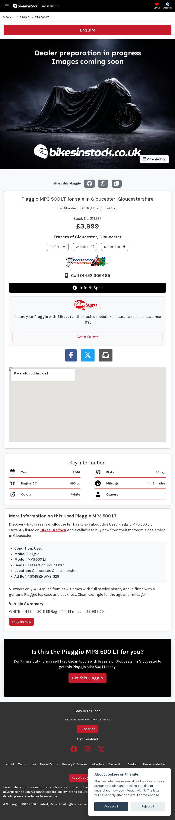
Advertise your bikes (87, 778)
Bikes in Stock (53, 530)
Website (82, 247)
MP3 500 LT (42, 17)
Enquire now (21, 622)
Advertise (97, 764)
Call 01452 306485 (90, 275)
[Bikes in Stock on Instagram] (87, 748)
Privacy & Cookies (74, 764)
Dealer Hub (115, 764)
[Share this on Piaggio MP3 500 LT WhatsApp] (103, 184)
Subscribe (87, 729)
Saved (157, 8)
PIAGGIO (24, 17)
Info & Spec (91, 287)
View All (8, 17)
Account (167, 8)
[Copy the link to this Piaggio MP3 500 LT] (117, 184)
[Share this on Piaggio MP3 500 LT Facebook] (89, 184)
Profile (55, 247)
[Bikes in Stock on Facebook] (74, 748)
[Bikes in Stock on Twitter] (101, 748)
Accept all (111, 806)
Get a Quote (87, 336)
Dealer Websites (154, 764)
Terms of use (27, 764)
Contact (133, 764)
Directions (112, 247)
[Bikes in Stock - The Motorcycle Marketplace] (25, 5)
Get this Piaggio (87, 678)
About (10, 764)
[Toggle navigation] (6, 6)
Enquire (87, 30)
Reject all (147, 806)
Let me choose (148, 795)
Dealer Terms (49, 764)
